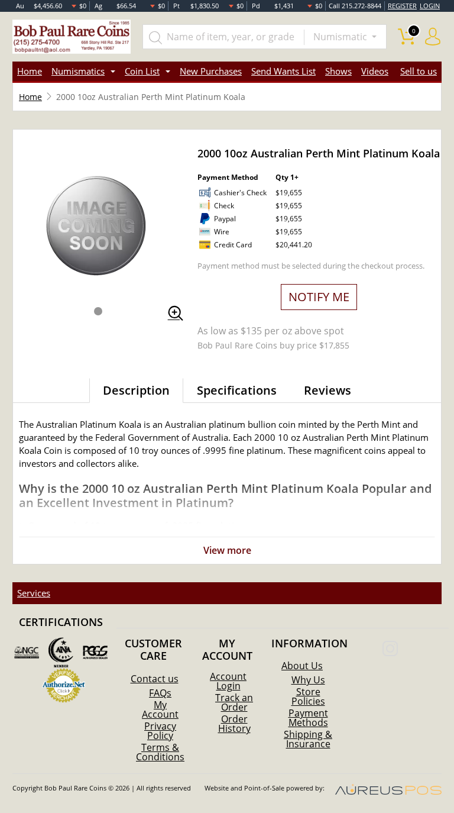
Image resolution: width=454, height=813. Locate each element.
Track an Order (234, 702)
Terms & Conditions (160, 752)
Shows (338, 71)
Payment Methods (308, 717)
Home (29, 71)
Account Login (228, 681)
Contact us (155, 678)
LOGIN (430, 5)
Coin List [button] (142, 71)
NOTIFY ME (318, 297)
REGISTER (402, 5)
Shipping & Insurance (308, 739)
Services (33, 593)
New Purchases (211, 71)
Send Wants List (283, 71)
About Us (302, 665)
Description (136, 390)
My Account (160, 709)
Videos (374, 71)
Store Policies (308, 696)
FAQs (160, 692)
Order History (234, 723)
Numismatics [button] (78, 71)
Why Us (308, 679)
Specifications (237, 390)
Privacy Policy (160, 731)
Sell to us (418, 71)
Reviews (327, 390)
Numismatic (341, 36)
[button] (98, 311)
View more (227, 550)
